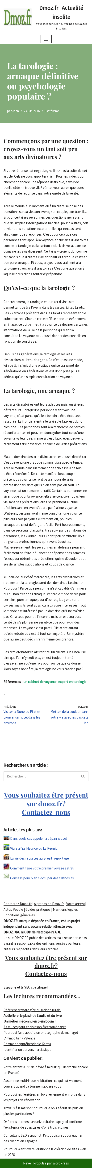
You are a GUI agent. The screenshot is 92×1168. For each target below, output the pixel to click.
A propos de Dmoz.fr (49, 904)
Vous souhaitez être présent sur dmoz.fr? (46, 803)
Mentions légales (65, 909)
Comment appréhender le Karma (27, 1044)
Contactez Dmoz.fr (18, 904)
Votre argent (75, 904)
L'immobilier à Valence (19, 1038)
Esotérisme (52, 111)
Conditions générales (19, 915)
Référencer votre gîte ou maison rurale (32, 1010)
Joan (15, 111)
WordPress (61, 1163)
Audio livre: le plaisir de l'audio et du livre (33, 1015)
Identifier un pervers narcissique (27, 1049)
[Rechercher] (83, 776)
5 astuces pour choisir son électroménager (35, 1027)
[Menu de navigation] (46, 39)
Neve (27, 1163)
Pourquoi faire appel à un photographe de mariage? (41, 1032)
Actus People (14, 909)
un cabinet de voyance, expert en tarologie (55, 681)
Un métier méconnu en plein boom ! (29, 1021)
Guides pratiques (37, 909)
